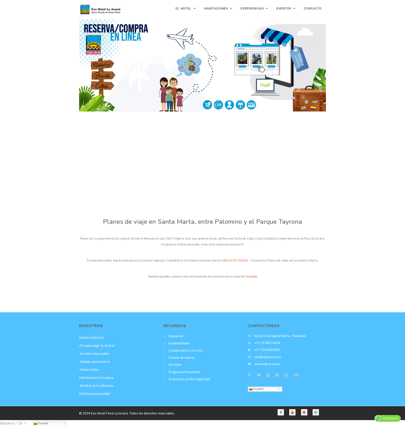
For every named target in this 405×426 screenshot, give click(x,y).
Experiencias (252, 8)
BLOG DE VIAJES (235, 260)
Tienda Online (89, 369)
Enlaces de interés (182, 357)
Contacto (313, 8)
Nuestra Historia (91, 337)
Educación (176, 336)
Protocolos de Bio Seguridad (189, 379)
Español (258, 388)
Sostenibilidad (179, 343)
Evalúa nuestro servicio (185, 350)
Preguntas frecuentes (184, 372)
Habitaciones (216, 8)
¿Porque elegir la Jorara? (97, 345)
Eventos (284, 8)
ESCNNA (175, 365)
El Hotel (184, 8)
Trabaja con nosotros (94, 361)
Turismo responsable (94, 353)
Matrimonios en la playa (96, 377)
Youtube (251, 276)
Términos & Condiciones (96, 385)
